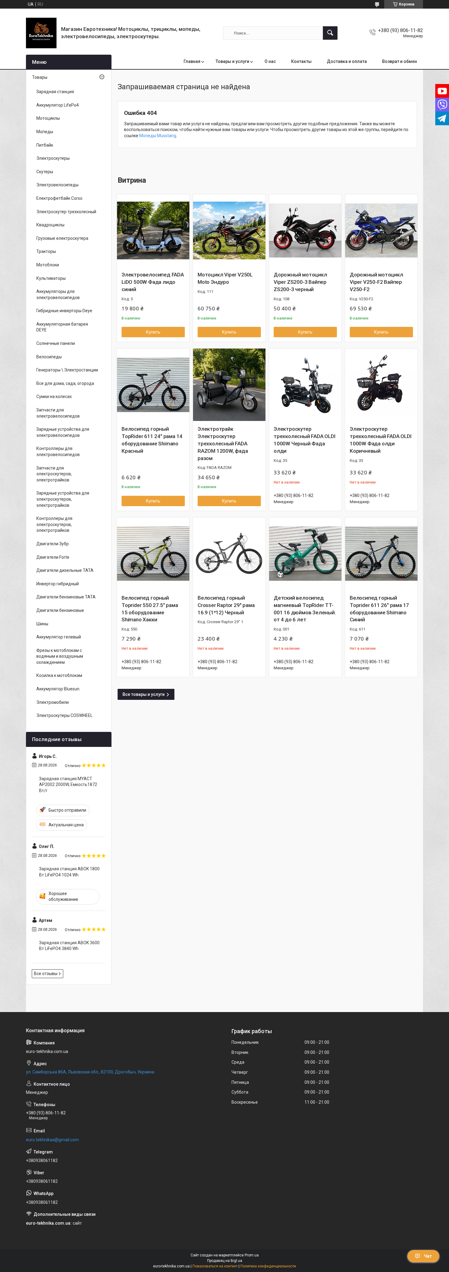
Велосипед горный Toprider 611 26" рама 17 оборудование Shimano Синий (379, 609)
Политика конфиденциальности (268, 1266)
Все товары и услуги (143, 694)
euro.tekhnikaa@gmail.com (52, 1139)
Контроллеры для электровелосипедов (58, 451)
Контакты (301, 61)
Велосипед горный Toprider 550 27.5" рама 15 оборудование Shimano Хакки (150, 609)
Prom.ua (252, 1255)
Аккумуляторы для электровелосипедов (58, 294)
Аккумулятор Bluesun (57, 688)
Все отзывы (45, 973)
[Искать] (330, 33)
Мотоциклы (48, 118)
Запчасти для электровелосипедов (58, 413)
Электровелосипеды (57, 184)
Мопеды (44, 131)
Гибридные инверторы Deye (64, 310)
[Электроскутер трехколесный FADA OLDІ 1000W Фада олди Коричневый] (381, 385)
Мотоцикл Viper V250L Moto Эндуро (225, 278)
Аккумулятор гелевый (58, 636)
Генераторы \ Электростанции (67, 369)
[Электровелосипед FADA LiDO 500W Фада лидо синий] (153, 230)
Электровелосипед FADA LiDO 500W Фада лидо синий (153, 282)
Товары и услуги (232, 61)
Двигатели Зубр (52, 543)
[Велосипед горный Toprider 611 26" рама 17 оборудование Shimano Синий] (381, 553)
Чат (428, 1256)
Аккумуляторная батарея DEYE (62, 327)
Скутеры (44, 171)
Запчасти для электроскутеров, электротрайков (54, 474)
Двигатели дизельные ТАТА (64, 570)
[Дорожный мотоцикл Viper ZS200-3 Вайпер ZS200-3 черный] (305, 230)
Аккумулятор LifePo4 (57, 105)
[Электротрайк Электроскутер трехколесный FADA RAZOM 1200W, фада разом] (229, 385)
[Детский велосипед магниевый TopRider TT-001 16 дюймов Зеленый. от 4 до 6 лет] (305, 553)
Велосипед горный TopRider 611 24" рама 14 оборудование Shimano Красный (152, 440)
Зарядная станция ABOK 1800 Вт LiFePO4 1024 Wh (69, 871)
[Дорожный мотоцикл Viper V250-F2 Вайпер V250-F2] (381, 230)
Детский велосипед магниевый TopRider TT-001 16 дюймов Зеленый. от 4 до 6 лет (305, 609)
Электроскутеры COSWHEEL (64, 715)
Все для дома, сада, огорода (65, 383)
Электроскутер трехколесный (66, 211)
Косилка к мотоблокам (59, 675)
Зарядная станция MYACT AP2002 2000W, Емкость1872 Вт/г (68, 784)
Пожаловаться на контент (215, 1266)
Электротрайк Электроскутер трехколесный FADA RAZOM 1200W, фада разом (223, 443)
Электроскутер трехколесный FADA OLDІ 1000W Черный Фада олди (304, 440)
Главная (192, 61)
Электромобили (52, 702)
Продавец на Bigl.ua (224, 1261)
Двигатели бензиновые (60, 610)
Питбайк (44, 145)
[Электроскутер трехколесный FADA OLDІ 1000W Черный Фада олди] (305, 385)
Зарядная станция (55, 91)
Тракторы (46, 251)
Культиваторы (51, 278)
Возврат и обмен (399, 61)
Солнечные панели (55, 343)
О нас (270, 61)
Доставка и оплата (347, 61)
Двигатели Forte (52, 557)
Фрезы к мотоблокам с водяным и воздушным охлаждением (59, 656)
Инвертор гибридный (57, 583)
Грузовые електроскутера (62, 238)
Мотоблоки (47, 264)
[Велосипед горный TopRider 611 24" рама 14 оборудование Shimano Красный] (153, 385)
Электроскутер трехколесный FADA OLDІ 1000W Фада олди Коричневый (380, 440)
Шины (42, 623)
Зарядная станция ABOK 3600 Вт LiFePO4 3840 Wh (69, 945)
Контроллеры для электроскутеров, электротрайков (54, 524)
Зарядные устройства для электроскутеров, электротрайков (62, 499)
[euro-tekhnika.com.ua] (41, 33)
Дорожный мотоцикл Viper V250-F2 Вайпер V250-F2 (376, 282)
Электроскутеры (53, 158)
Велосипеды (49, 356)
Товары (39, 77)
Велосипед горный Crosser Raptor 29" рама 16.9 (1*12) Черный (226, 605)
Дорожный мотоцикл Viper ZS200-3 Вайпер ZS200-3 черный (300, 282)
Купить (153, 332)
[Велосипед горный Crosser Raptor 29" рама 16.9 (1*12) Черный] (229, 553)
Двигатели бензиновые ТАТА (66, 596)
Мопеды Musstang (157, 135)
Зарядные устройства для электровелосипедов (62, 432)
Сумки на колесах (54, 396)
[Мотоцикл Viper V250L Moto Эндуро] (229, 230)
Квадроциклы (50, 224)
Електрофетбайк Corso (59, 198)
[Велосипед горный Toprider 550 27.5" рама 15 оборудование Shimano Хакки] (153, 553)
